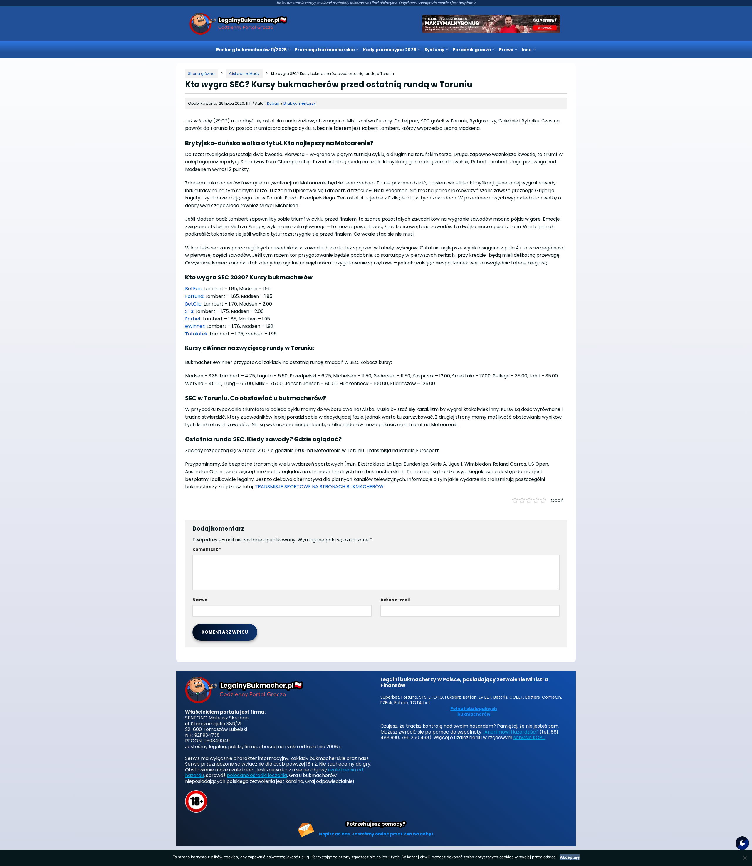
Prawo (506, 50)
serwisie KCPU (529, 737)
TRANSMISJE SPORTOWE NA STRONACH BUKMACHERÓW (319, 486)
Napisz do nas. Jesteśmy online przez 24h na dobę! (376, 834)
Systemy (434, 50)
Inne (527, 50)
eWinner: (195, 326)
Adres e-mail (395, 600)
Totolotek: (197, 333)
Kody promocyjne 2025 (390, 50)
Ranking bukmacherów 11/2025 (251, 50)
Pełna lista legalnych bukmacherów (473, 711)
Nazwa (199, 600)
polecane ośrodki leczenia (257, 775)
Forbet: (193, 318)
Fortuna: (194, 296)
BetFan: (193, 288)
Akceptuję (570, 857)
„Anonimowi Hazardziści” (510, 732)
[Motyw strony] (742, 843)
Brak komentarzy (299, 103)
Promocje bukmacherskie (325, 50)
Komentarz (206, 549)
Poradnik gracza (472, 50)
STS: (189, 311)
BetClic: (193, 304)
